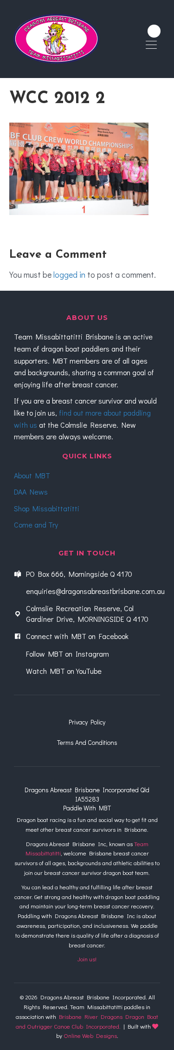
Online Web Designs (90, 1035)
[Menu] (151, 45)
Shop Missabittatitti (46, 508)
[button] (154, 31)
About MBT (32, 475)
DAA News (31, 491)
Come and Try (36, 524)
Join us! (87, 959)
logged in (69, 274)
